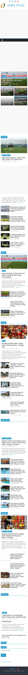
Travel (4, 341)
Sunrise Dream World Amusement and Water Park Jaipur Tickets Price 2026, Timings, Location (17, 462)
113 (10, 222)
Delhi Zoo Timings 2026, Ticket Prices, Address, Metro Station (17, 403)
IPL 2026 (4, 155)
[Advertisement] (14, 23)
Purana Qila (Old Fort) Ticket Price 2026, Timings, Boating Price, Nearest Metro (13, 395)
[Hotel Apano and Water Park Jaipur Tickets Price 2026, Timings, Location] (5, 503)
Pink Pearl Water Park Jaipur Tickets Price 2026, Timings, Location (17, 488)
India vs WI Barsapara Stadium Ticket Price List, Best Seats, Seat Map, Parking (20, 100)
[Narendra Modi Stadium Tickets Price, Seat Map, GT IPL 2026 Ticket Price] (5, 225)
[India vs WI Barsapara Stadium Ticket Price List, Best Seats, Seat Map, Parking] (5, 310)
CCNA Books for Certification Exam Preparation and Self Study (14, 616)
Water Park (9, 438)
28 (23, 103)
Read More (20, 202)
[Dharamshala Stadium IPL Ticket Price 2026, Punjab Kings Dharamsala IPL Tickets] (5, 206)
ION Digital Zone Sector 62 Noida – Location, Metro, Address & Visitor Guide (17, 366)
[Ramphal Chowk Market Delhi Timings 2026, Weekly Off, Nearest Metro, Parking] (5, 553)
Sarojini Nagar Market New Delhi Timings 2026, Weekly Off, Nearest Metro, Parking (17, 566)
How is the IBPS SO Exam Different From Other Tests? (14, 636)
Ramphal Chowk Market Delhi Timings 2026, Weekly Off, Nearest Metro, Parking (17, 556)
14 (11, 398)
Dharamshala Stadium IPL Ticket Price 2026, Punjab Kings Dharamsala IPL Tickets (18, 209)
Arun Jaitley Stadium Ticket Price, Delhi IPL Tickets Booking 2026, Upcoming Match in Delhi (17, 219)
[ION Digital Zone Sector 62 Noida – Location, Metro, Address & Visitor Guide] (5, 363)
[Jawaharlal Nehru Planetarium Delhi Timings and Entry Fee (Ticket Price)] (5, 382)
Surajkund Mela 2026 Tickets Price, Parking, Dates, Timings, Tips (13, 345)
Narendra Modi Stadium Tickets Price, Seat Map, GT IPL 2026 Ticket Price (17, 227)
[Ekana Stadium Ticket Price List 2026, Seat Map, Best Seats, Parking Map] (14, 255)
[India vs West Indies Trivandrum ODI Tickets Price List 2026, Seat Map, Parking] (5, 301)
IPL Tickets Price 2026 (6, 662)
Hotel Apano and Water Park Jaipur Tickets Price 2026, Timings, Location (17, 504)
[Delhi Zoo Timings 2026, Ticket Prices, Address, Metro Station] (5, 401)
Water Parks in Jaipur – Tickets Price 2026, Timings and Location (17, 480)
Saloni (11, 446)
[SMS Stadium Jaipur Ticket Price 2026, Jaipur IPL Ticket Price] (14, 140)
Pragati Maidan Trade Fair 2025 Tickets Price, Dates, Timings (18, 411)
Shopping (10, 531)
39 (19, 247)
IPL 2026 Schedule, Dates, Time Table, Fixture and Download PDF (17, 236)
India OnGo (16, 5)
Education (4, 612)
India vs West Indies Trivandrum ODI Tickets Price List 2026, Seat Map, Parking (7, 100)
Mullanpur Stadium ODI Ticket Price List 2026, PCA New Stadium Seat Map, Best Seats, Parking (21, 90)
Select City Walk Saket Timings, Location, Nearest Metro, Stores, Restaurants (17, 576)
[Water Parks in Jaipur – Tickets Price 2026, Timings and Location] (5, 478)
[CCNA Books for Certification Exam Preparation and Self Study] (14, 597)
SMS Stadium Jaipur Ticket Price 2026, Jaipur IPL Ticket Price (13, 158)
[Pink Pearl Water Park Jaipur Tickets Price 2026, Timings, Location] (5, 486)
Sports (8, 76)
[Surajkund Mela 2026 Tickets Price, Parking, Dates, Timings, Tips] (14, 326)
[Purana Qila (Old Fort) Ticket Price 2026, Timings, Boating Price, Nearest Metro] (5, 392)
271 (20, 406)
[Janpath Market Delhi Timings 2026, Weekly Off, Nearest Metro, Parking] (14, 516)
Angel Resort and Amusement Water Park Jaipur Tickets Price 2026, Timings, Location (17, 471)
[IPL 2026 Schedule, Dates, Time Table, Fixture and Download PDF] (5, 234)
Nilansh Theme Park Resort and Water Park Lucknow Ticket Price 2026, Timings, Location (14, 442)
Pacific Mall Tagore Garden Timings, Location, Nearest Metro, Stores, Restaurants (18, 585)
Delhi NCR (4, 531)
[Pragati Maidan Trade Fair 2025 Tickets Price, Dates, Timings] (5, 409)
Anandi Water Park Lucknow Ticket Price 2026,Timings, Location (17, 496)
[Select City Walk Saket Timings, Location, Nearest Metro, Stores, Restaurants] (5, 573)
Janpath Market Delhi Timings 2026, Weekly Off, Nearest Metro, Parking (13, 535)
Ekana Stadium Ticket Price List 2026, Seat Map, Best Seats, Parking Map (7, 90)
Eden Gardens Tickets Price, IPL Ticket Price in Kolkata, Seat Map (17, 244)
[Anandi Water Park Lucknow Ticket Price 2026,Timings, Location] (5, 494)
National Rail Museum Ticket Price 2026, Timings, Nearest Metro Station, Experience (17, 375)
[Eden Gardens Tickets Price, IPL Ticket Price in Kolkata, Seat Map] (5, 242)
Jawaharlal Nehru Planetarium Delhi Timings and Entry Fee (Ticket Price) (17, 385)
